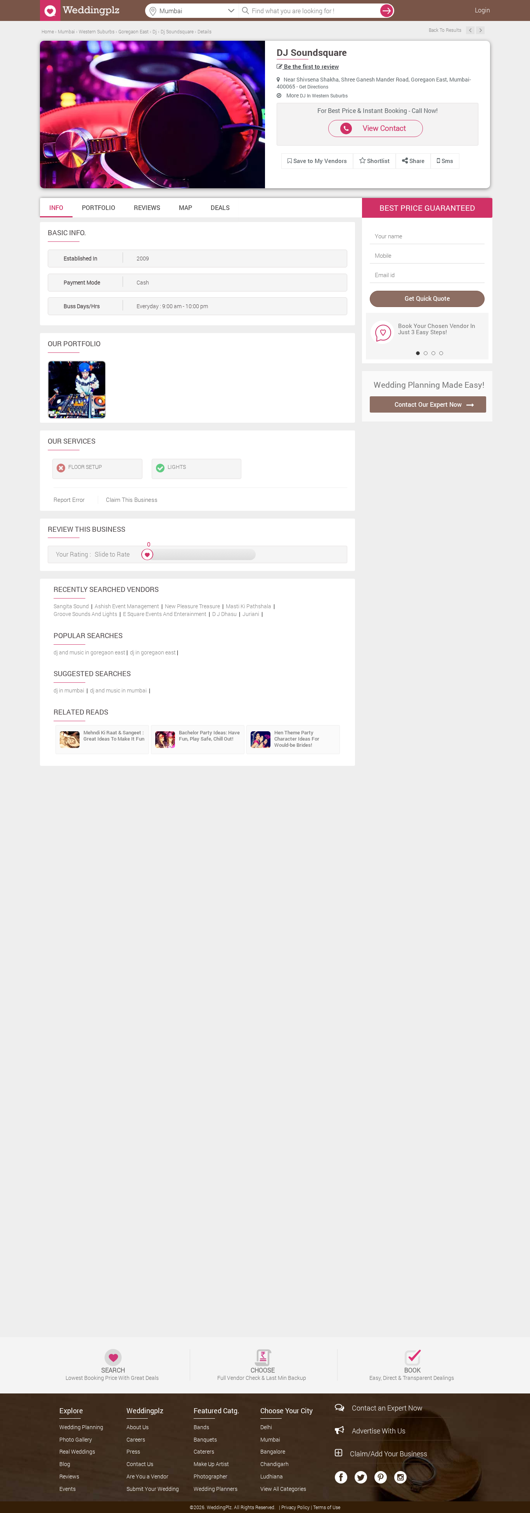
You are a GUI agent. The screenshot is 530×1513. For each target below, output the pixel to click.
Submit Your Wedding (152, 1488)
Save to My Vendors (319, 161)
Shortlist (378, 161)
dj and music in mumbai (118, 690)
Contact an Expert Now (387, 1407)
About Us (137, 1427)
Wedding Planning (81, 1427)
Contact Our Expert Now (428, 404)
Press (133, 1451)
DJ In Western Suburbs (324, 95)
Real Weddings (77, 1451)
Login (482, 10)
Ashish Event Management (127, 606)
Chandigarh (274, 1464)
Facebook (341, 1477)
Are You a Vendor (147, 1476)
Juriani (250, 614)
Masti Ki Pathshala (248, 606)
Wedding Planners (215, 1488)
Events (67, 1488)
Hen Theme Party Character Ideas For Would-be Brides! (296, 738)
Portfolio (98, 207)
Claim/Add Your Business (388, 1453)
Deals (220, 207)
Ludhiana (271, 1476)
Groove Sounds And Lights (85, 614)
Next (480, 30)
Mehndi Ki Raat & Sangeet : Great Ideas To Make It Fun (113, 735)
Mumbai (270, 1439)
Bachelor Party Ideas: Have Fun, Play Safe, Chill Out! (209, 735)
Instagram (400, 1477)
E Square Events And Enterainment (164, 614)
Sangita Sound (71, 606)
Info (56, 207)
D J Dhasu (224, 614)
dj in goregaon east (153, 652)
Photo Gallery (75, 1439)
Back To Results (445, 30)
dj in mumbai (69, 690)
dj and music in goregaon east (89, 652)
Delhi (266, 1427)
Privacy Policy (296, 1507)
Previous (470, 30)
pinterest (380, 1477)
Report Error (69, 499)
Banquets (205, 1439)
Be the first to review (310, 66)
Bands (201, 1427)
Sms (446, 161)
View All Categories (283, 1488)
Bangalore (272, 1451)
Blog (64, 1464)
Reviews (147, 207)
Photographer (210, 1476)
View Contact (384, 128)
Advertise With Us (378, 1430)
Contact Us (139, 1464)
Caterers (204, 1451)
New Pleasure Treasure (192, 606)
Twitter (361, 1477)
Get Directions (313, 86)
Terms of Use (326, 1507)
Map (185, 207)
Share (416, 161)
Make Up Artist (211, 1464)
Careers (135, 1439)
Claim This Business (132, 499)
